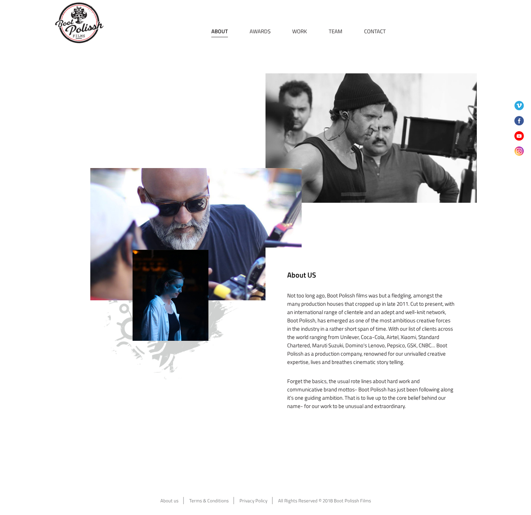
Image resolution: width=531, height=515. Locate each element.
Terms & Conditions (209, 500)
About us (169, 500)
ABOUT (219, 31)
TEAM (335, 31)
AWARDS (260, 31)
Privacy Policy (253, 500)
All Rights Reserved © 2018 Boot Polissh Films (324, 500)
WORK (299, 31)
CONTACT (375, 31)
